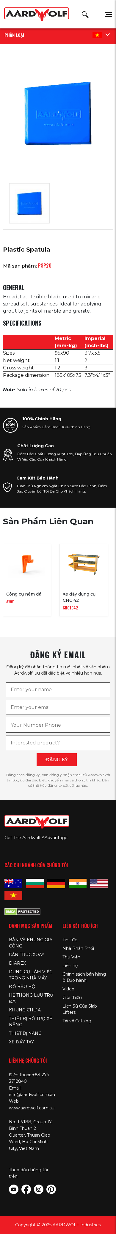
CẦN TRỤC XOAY (26, 954)
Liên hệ (70, 965)
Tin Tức (69, 939)
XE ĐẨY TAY (21, 1042)
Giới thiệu (72, 997)
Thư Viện (71, 957)
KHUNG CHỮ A (25, 1010)
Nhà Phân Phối (78, 948)
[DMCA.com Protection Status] (22, 910)
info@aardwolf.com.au (32, 1094)
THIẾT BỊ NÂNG (25, 1033)
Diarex (17, 963)
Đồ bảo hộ (22, 986)
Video (68, 989)
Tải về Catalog (76, 1021)
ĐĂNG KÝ (57, 759)
